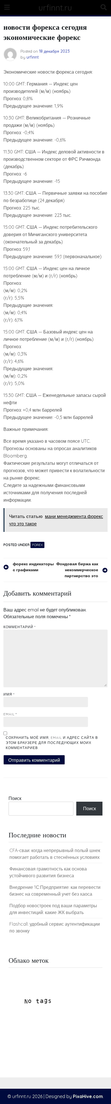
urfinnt (32, 57)
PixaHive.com (88, 1096)
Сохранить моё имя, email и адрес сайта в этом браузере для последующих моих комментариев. (52, 742)
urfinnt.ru (55, 7)
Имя (9, 694)
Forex (37, 545)
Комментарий (19, 627)
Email (10, 714)
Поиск (15, 798)
